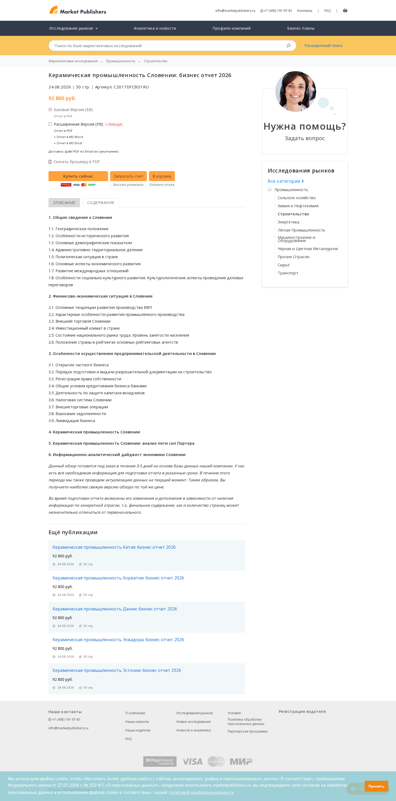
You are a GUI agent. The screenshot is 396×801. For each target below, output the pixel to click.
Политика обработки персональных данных (246, 721)
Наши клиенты (137, 721)
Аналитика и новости (155, 28)
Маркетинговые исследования (73, 61)
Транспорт (288, 272)
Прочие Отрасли (293, 256)
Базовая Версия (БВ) (73, 112)
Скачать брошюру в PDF (77, 161)
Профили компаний (232, 28)
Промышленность (291, 189)
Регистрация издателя (302, 711)
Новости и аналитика (193, 730)
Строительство (293, 213)
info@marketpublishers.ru (235, 10)
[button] (359, 786)
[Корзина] (345, 10)
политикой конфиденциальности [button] (201, 792)
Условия (234, 713)
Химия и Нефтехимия (298, 205)
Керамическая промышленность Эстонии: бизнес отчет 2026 (117, 670)
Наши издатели (137, 730)
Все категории (285, 181)
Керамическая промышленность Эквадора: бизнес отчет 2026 (118, 640)
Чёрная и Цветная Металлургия (308, 248)
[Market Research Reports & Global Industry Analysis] (77, 10)
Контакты (304, 10)
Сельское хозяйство (297, 197)
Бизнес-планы (300, 28)
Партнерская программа (248, 731)
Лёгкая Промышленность (301, 230)
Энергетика (288, 222)
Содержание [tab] (100, 202)
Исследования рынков (194, 713)
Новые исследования (193, 721)
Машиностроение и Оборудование (296, 239)
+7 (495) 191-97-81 (278, 10)
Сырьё (284, 264)
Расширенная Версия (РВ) (88, 133)
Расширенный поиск (323, 45)
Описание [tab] (64, 202)
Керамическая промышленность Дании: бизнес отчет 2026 (115, 609)
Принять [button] (377, 786)
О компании (135, 713)
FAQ (327, 10)
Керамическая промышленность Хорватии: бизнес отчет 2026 (118, 578)
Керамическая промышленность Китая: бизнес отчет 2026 (114, 547)
